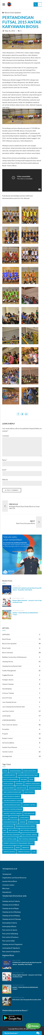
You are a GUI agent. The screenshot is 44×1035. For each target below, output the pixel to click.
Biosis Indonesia (7, 652)
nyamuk (22, 822)
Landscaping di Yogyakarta (11, 948)
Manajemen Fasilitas (10, 822)
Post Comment (13, 490)
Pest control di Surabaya (10, 937)
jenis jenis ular (29, 813)
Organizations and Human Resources (14, 878)
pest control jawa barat (27, 839)
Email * (4, 470)
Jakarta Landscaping (32, 783)
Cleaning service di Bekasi (10, 905)
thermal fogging (23, 851)
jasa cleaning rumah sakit (12, 792)
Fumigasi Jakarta (7, 680)
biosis (5, 771)
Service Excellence (8, 743)
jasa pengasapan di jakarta (12, 800)
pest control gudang (28, 830)
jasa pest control (29, 805)
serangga (25, 847)
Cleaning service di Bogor (10, 908)
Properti (5, 734)
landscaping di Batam (9, 926)
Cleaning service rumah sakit (28, 775)
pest (4, 830)
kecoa (5, 817)
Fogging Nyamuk (7, 675)
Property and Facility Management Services (18, 843)
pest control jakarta (29, 834)
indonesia (19, 783)
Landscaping (6, 716)
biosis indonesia (15, 771)
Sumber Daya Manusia (9, 747)
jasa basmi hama (34, 788)
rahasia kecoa (8, 847)
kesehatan (13, 817)
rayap (18, 847)
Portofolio (5, 729)
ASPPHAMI (6, 634)
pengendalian (8, 826)
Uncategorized (7, 756)
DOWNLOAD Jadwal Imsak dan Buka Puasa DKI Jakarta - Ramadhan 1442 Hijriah (27, 589)
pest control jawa (9, 839)
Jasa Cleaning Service (9, 702)
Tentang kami (6, 874)
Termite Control (7, 752)
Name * (4, 460)
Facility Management (9, 670)
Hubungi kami (6, 892)
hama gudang (8, 783)
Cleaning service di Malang (11, 916)
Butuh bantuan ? (11, 1033)
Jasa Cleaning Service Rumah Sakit (13, 707)
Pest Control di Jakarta (9, 725)
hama (31, 779)
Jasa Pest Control (8, 711)
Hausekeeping (7, 689)
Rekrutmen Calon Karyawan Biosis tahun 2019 (26, 999)
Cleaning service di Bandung (11, 912)
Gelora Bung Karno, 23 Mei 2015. (13, 53)
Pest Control (13, 830)
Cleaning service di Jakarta (11, 901)
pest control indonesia (11, 834)
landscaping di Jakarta (9, 923)
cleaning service (9, 775)
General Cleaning (7, 684)
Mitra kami (5, 888)
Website (5, 479)
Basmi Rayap (6, 639)
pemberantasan (33, 822)
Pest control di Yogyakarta (11, 951)
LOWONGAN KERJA (9, 720)
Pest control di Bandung (10, 934)
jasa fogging (29, 792)
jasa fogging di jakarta (11, 796)
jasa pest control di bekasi (12, 809)
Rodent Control (7, 738)
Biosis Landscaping (30, 771)
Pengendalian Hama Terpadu (25, 826)
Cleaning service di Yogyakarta (12, 944)
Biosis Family (6, 648)
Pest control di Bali (8, 941)
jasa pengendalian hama (12, 805)
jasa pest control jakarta (12, 813)
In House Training (8, 693)
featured (24, 779)
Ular (34, 851)
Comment (5, 436)
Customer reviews (8, 885)
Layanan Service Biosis (9, 881)
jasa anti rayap (7, 698)
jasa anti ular (21, 788)
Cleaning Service (7, 661)
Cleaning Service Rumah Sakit (11, 666)
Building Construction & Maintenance (14, 657)
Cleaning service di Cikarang (11, 919)
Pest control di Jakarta (9, 930)
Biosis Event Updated (13, 13)
